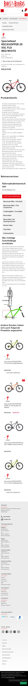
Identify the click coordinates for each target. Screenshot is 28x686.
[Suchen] (26, 14)
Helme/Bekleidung (6, 658)
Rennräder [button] (7, 216)
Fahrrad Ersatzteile (6, 649)
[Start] (0, 18)
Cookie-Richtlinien (10, 677)
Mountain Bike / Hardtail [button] (12, 202)
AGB (2, 583)
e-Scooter (4, 640)
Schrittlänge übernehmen (11, 196)
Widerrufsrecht (4, 595)
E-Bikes (3, 646)
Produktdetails (13, 23)
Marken (4, 664)
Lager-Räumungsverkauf (8, 652)
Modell (4, 23)
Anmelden (3, 601)
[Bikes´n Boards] (14, 4)
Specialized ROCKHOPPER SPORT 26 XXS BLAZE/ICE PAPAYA (12, 406)
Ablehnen (24, 680)
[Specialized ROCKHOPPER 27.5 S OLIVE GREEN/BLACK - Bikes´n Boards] (14, 464)
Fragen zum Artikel (8, 30)
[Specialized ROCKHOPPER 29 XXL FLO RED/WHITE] (14, 86)
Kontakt (3, 577)
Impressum (3, 579)
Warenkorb (3, 591)
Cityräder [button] (7, 230)
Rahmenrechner (7, 26)
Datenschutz (4, 581)
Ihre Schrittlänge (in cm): (8, 190)
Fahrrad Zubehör (6, 655)
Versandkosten (4, 593)
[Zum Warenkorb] (25, 11)
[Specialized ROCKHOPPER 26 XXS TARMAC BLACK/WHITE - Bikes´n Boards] (14, 426)
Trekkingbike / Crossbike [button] (12, 212)
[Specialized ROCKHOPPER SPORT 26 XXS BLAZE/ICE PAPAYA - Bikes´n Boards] (14, 387)
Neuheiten (4, 661)
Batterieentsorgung (5, 584)
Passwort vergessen (5, 605)
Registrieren (4, 603)
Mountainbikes (14, 18)
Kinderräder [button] (8, 226)
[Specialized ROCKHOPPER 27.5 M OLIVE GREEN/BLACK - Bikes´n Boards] (14, 345)
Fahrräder (5, 18)
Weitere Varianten (13, 373)
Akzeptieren (23, 683)
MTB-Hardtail (23, 18)
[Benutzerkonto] (22, 11)
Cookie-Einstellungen (14, 680)
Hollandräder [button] (8, 234)
